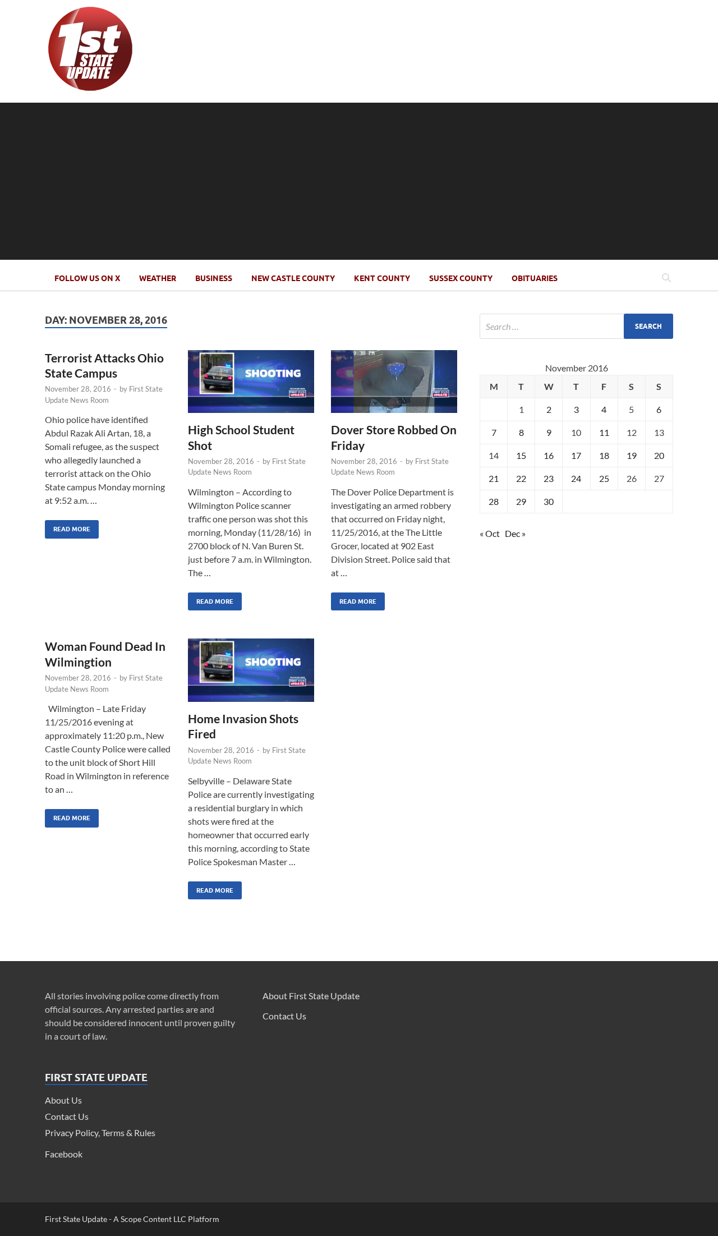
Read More (67, 526)
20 (659, 455)
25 (604, 478)
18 (604, 455)
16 (549, 455)
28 (494, 501)
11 (604, 432)
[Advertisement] (359, 181)
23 (549, 478)
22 (521, 478)
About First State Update (311, 995)
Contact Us (67, 1116)
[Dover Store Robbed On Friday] (394, 386)
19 (632, 455)
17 (576, 455)
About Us (63, 1100)
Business (213, 278)
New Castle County (293, 278)
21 (494, 478)
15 (521, 455)
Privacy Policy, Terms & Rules (100, 1132)
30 (549, 501)
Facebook (63, 1153)
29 (521, 501)
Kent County (382, 278)
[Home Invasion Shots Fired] (251, 674)
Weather (157, 278)
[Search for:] (576, 326)
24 (576, 478)
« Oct (490, 533)
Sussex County (461, 278)
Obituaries (535, 278)
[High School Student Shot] (251, 386)
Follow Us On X (87, 278)
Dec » (515, 533)
